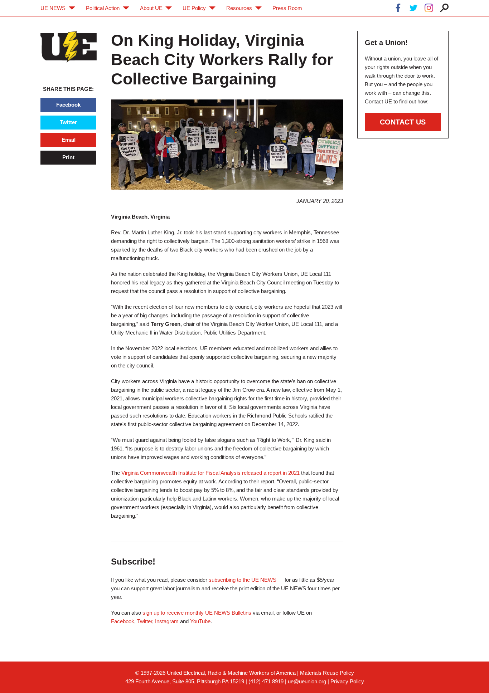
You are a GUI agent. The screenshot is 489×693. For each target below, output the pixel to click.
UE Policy (194, 8)
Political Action (103, 8)
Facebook (68, 105)
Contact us (403, 122)
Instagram (167, 621)
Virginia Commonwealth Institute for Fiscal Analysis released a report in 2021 (210, 473)
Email (69, 140)
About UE (151, 8)
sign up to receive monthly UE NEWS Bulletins (196, 613)
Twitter (68, 122)
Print (68, 157)
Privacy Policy (347, 681)
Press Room (287, 8)
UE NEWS (53, 8)
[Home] (68, 47)
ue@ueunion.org (307, 681)
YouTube (200, 621)
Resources (239, 8)
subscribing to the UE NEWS (242, 580)
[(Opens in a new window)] (398, 9)
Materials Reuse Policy (327, 673)
